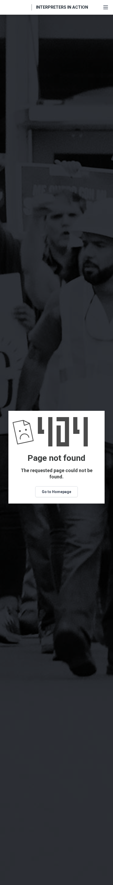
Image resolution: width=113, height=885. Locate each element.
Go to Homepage (56, 492)
